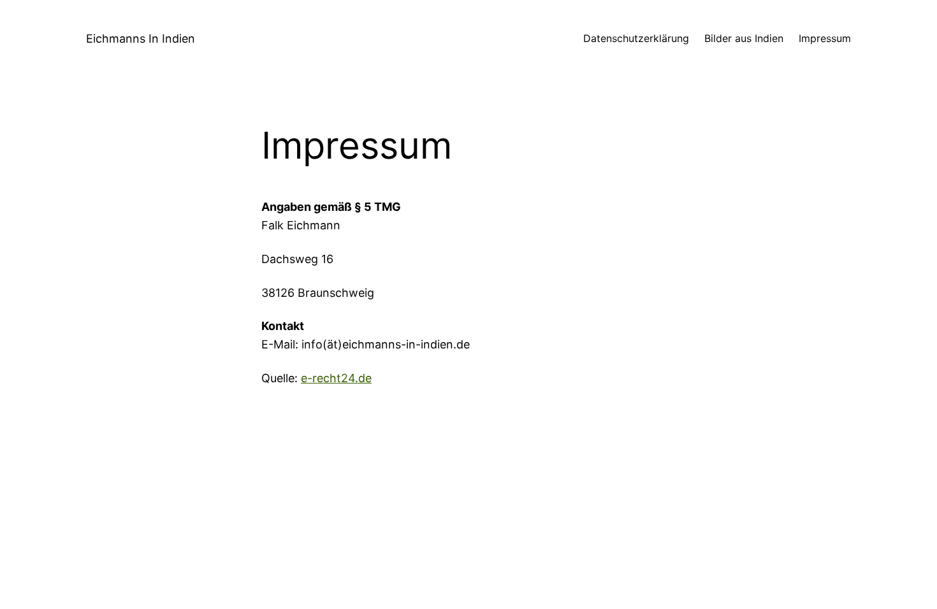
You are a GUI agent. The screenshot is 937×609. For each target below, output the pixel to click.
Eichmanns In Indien (140, 38)
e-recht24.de (336, 378)
